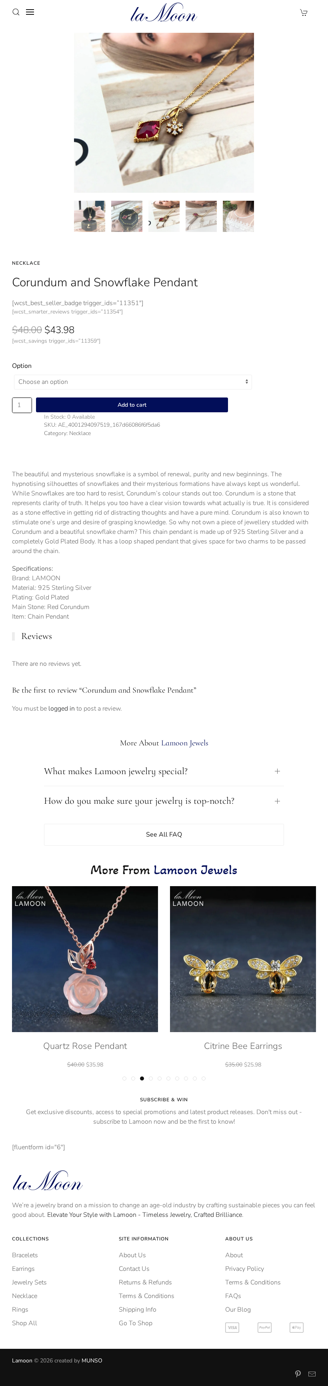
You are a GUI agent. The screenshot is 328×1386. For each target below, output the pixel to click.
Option (22, 365)
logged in (61, 708)
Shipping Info (137, 1309)
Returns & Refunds (145, 1282)
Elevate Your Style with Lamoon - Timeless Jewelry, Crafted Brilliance (144, 1214)
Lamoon (22, 1360)
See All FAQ (164, 834)
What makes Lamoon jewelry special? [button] (116, 771)
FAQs (233, 1296)
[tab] (89, 216)
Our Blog (238, 1309)
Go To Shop (135, 1323)
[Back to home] (164, 12)
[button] (16, 12)
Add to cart (132, 405)
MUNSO (92, 1360)
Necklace (26, 263)
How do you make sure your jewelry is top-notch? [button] (139, 801)
